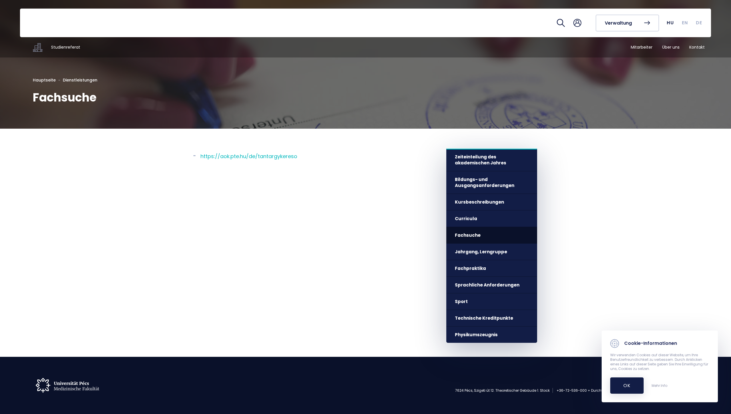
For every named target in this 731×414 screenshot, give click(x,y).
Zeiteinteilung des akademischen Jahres (480, 160)
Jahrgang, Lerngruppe (481, 252)
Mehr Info (659, 385)
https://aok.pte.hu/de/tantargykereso (248, 156)
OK (623, 385)
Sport (461, 301)
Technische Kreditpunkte (484, 318)
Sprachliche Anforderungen (487, 285)
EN (685, 22)
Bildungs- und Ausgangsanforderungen (484, 182)
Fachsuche (468, 235)
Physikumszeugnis (476, 335)
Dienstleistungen (80, 80)
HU (670, 22)
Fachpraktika (470, 268)
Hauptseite (44, 80)
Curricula (466, 219)
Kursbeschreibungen (479, 202)
